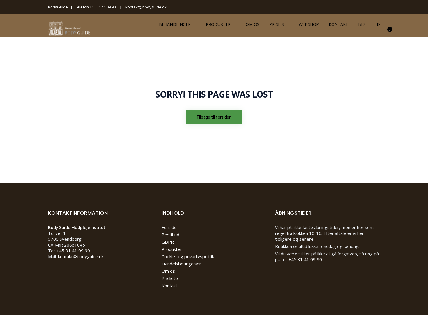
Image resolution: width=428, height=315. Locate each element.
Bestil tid (369, 24)
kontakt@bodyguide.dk (146, 7)
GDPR (168, 242)
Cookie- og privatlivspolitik (188, 256)
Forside (169, 227)
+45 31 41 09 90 (103, 7)
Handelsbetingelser (181, 264)
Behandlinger (175, 24)
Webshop (309, 24)
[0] (387, 33)
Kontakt (338, 24)
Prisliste (279, 24)
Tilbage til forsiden (214, 117)
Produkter (218, 24)
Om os (252, 24)
